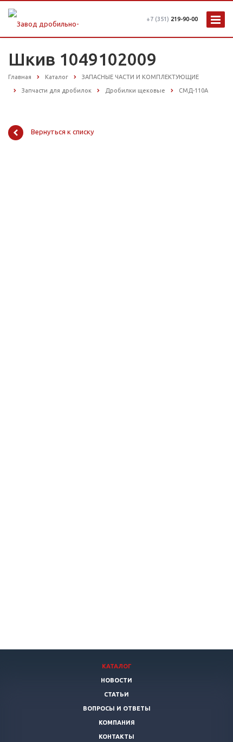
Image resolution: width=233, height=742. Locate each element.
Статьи (116, 694)
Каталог (117, 666)
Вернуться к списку (62, 132)
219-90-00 (172, 19)
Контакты (116, 736)
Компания (117, 722)
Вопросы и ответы (117, 708)
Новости (116, 680)
